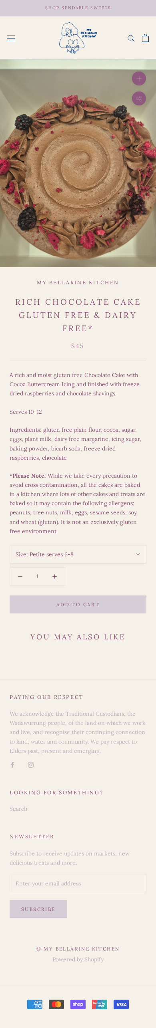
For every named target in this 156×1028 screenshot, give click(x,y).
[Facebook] (12, 764)
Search (18, 808)
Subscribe (38, 909)
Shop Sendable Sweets (78, 7)
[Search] (131, 37)
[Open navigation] (11, 38)
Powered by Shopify (78, 959)
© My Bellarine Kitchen (78, 949)
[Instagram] (31, 764)
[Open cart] (145, 38)
